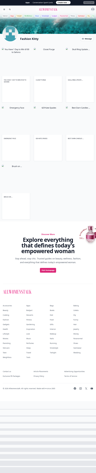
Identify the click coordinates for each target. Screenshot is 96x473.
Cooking (6, 315)
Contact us (7, 371)
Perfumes (30, 343)
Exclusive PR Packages (11, 376)
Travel (28, 352)
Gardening (30, 324)
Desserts (29, 315)
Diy (89, 16)
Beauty (5, 310)
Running (53, 343)
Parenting (7, 343)
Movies (5, 338)
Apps (28, 305)
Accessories (7, 305)
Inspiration (30, 329)
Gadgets (54, 16)
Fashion (6, 320)
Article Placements (41, 371)
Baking (76, 305)
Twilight (19, 16)
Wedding (77, 352)
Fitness (73, 16)
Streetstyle (45, 16)
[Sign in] (93, 9)
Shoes (75, 343)
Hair (75, 324)
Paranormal (64, 16)
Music (37, 16)
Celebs (76, 310)
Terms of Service (70, 376)
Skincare (6, 348)
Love (28, 334)
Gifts (52, 324)
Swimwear (81, 16)
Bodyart (29, 310)
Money (76, 334)
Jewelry (76, 329)
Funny (75, 320)
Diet (51, 315)
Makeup (53, 334)
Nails (52, 338)
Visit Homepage (48, 270)
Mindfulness (28, 16)
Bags (12, 16)
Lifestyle (6, 334)
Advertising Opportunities (74, 371)
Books (52, 310)
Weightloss (7, 357)
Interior (5, 16)
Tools (28, 357)
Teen (5, 352)
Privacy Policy (39, 376)
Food (52, 320)
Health (5, 329)
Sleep (28, 348)
